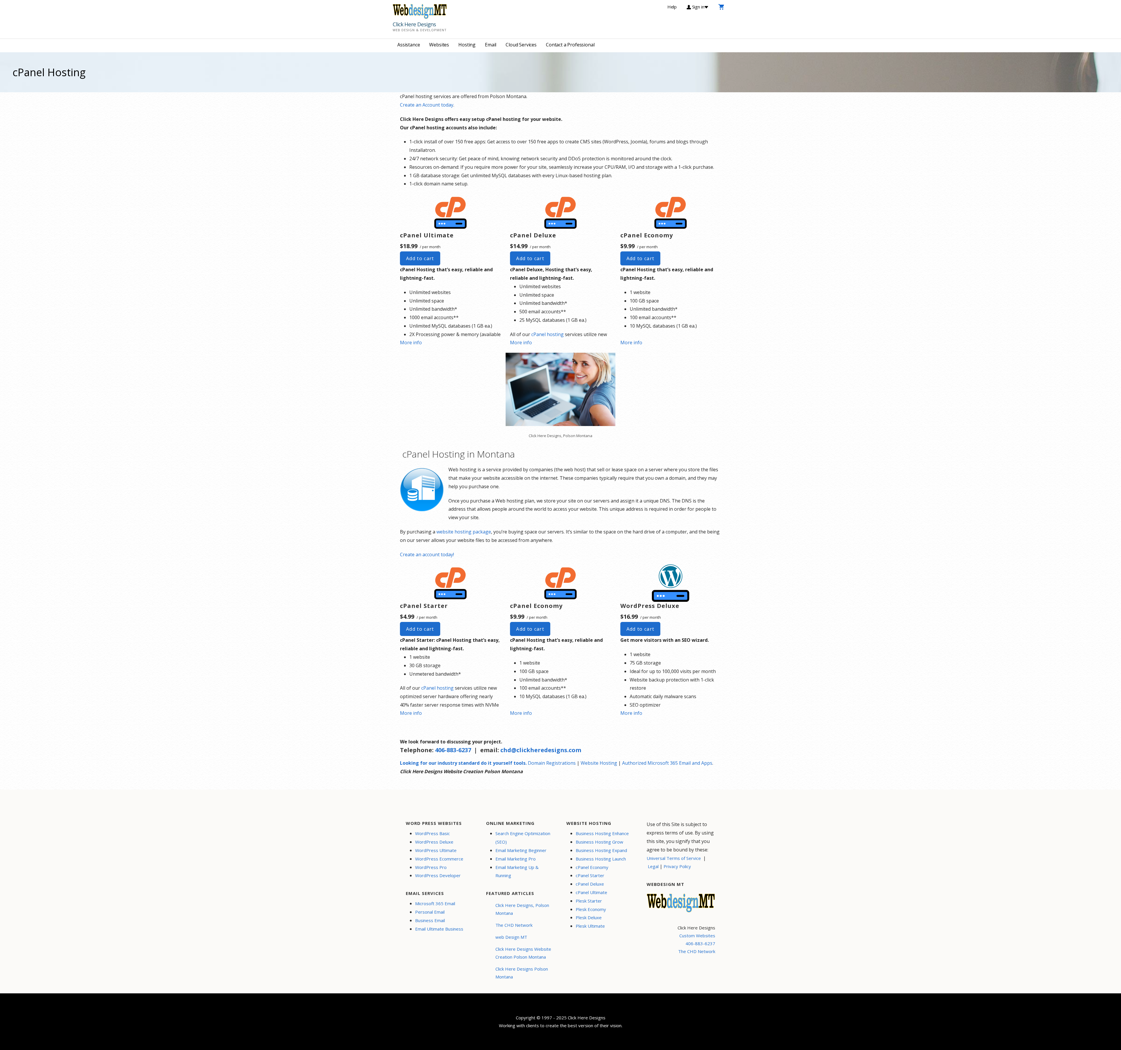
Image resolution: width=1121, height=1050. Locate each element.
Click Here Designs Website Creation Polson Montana (523, 953)
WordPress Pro (431, 867)
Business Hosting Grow (599, 842)
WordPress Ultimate (436, 850)
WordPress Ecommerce (439, 859)
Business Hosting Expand (601, 850)
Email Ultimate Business (439, 929)
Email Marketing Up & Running (517, 871)
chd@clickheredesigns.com (540, 750)
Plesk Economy (591, 909)
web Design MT (511, 937)
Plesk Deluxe (589, 917)
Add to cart (420, 258)
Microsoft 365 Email (435, 903)
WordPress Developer (438, 875)
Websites (439, 44)
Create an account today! (427, 554)
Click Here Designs (414, 24)
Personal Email (430, 912)
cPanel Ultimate (591, 892)
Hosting (467, 44)
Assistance (408, 44)
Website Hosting (599, 763)
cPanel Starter (590, 875)
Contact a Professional (570, 44)
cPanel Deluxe (590, 884)
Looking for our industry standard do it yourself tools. (463, 763)
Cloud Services (521, 44)
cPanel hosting (547, 334)
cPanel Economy (592, 867)
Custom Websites (697, 935)
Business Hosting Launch (601, 859)
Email (490, 44)
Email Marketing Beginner (520, 850)
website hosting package (463, 532)
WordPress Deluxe (434, 842)
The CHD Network (513, 925)
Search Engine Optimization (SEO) (522, 837)
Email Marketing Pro (515, 859)
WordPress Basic (432, 833)
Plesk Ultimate (590, 926)
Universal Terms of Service (674, 858)
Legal (653, 866)
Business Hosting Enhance (602, 833)
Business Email (430, 920)
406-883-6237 (453, 750)
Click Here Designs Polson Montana (521, 973)
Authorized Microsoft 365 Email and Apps (667, 763)
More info (411, 342)
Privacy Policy (677, 866)
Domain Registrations (552, 763)
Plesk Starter (589, 901)
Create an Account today (426, 105)
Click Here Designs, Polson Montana (522, 909)
